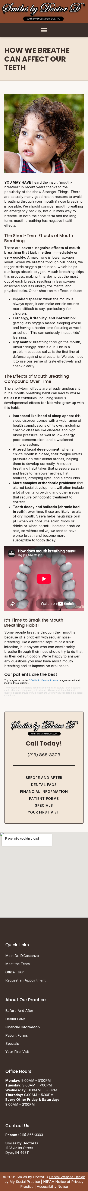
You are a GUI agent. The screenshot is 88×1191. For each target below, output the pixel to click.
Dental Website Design (67, 1177)
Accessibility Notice (52, 1186)
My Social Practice (25, 1181)
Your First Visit (44, 812)
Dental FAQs (44, 785)
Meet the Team (17, 964)
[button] (44, 30)
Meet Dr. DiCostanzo (22, 956)
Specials (44, 805)
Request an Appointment (25, 980)
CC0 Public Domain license (43, 680)
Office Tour (14, 972)
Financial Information (44, 791)
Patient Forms (44, 798)
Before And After (44, 777)
